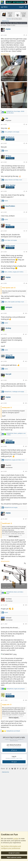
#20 (26, 700)
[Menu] (4, 7)
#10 (26, 313)
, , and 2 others (16, 434)
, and (11, 132)
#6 (26, 212)
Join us (15, 750)
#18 (26, 605)
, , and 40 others (15, 112)
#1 (26, 35)
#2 (26, 124)
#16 (26, 471)
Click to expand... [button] (14, 536)
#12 (26, 361)
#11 (26, 334)
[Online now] (4, 139)
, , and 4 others (13, 272)
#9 (26, 283)
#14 (26, 403)
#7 (26, 231)
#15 (26, 446)
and (10, 240)
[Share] (24, 35)
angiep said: (6, 704)
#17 (26, 519)
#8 (26, 251)
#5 (26, 191)
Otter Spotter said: (8, 288)
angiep (4, 25)
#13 (26, 380)
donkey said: (6, 407)
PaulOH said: (6, 523)
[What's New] (26, 7)
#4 (26, 162)
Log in (15, 762)
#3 (26, 143)
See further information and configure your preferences (11, 847)
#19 (26, 624)
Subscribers (8, 19)
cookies (15, 839)
